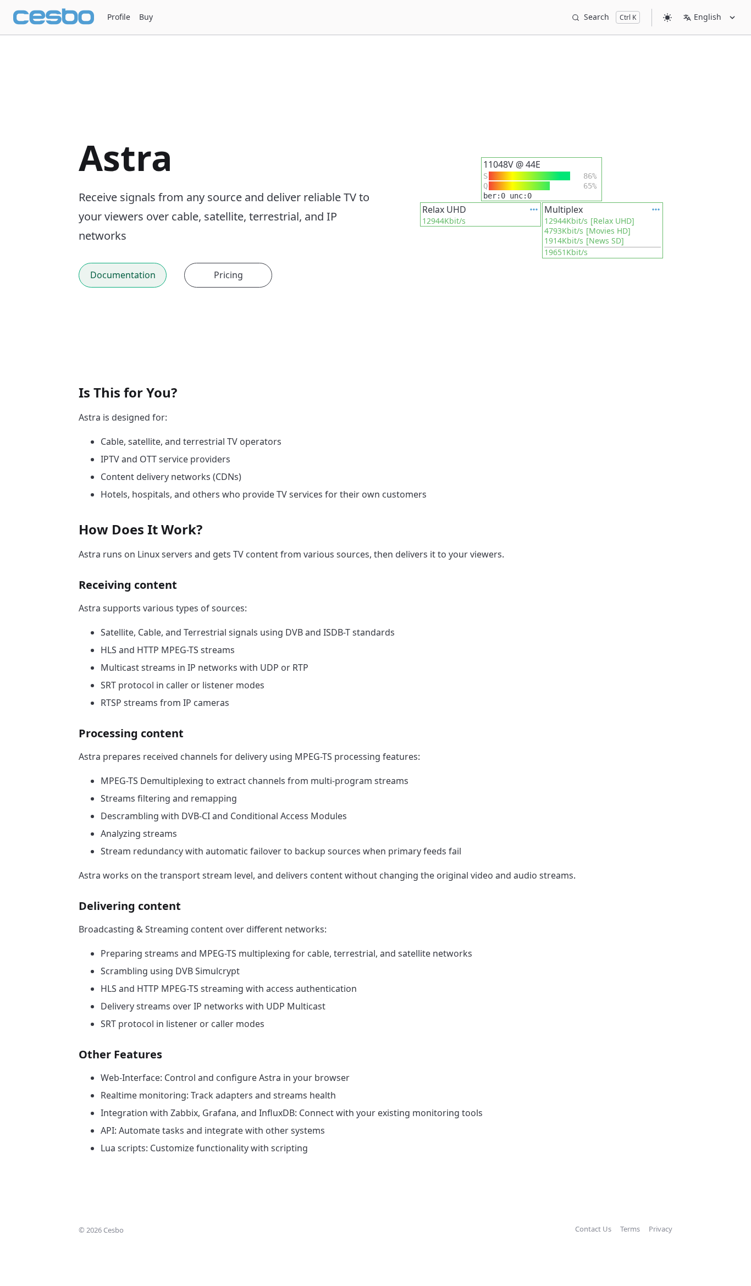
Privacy (660, 1229)
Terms (630, 1229)
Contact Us (593, 1229)
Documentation (123, 275)
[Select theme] (667, 17)
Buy (146, 17)
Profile (118, 17)
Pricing (228, 275)
